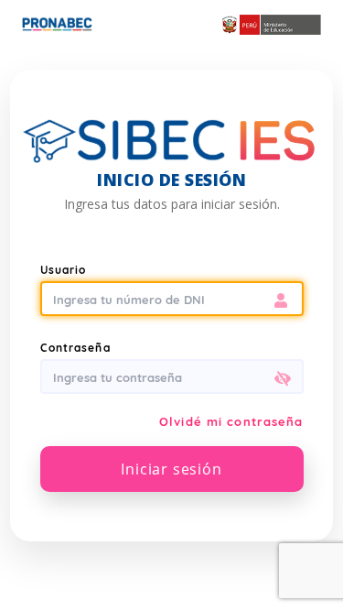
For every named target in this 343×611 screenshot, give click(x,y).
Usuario (63, 270)
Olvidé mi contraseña (231, 421)
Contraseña (75, 348)
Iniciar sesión (171, 469)
